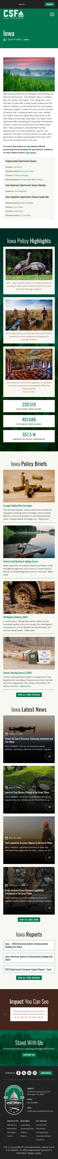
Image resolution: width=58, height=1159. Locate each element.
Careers (10, 1136)
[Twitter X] (24, 1073)
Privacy (31, 1153)
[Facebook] (18, 1073)
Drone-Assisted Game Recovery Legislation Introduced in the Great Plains (24, 891)
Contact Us (40, 1139)
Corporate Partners (43, 1136)
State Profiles (14, 39)
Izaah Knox (18, 211)
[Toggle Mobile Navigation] (52, 14)
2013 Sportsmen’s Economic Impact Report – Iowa (28, 969)
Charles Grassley (20, 175)
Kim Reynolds (20, 191)
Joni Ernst (17, 167)
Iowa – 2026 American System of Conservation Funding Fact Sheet (26, 945)
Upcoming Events (27, 1128)
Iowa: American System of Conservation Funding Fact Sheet (29, 958)
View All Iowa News (29, 919)
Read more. (44, 519)
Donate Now (40, 1128)
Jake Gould (31, 152)
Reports (24, 1136)
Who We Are (12, 1125)
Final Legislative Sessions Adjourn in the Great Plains (29, 843)
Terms (38, 1153)
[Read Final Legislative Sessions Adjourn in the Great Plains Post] (49, 857)
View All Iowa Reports (29, 977)
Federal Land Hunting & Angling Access (20, 561)
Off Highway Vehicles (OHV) (15, 617)
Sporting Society (42, 1132)
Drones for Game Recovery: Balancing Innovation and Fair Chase (29, 740)
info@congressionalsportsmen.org (40, 1111)
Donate (49, 4)
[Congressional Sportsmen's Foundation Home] (13, 14)
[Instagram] (35, 1073)
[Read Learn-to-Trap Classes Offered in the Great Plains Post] (49, 807)
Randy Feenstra (27, 171)
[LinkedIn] (29, 1073)
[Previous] (6, 1014)
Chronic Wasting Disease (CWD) (17, 672)
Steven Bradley (26, 203)
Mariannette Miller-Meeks (31, 179)
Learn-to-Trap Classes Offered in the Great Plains (27, 792)
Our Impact (11, 1132)
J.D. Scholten (25, 215)
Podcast (24, 1132)
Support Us (29, 1054)
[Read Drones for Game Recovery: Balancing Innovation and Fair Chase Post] (49, 756)
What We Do (12, 1128)
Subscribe (46, 1072)
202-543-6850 (32, 1103)
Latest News (25, 1125)
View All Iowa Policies (29, 694)
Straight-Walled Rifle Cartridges (17, 505)
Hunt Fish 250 (41, 1125)
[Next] (52, 1014)
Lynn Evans (18, 207)
